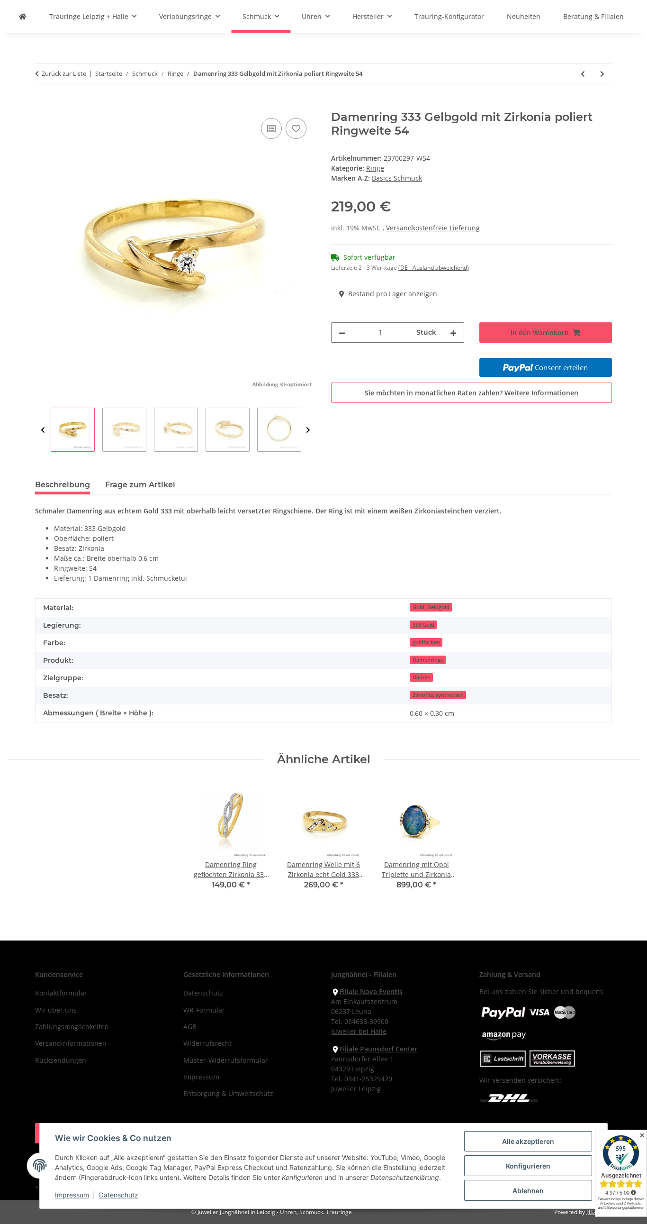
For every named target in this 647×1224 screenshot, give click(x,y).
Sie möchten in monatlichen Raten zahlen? (471, 392)
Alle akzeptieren (528, 1141)
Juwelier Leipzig (356, 1088)
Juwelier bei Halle (358, 1031)
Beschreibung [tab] (62, 484)
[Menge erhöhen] (453, 332)
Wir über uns (56, 1009)
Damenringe (428, 660)
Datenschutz (118, 1195)
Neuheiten (523, 16)
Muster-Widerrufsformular (225, 1060)
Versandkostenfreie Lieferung (433, 227)
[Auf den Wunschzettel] (296, 128)
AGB (190, 1026)
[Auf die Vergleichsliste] (271, 128)
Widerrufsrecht (207, 1043)
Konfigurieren (528, 1166)
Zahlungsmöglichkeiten (72, 1026)
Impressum (72, 1195)
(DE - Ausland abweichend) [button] (433, 268)
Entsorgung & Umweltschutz (228, 1093)
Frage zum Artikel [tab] (140, 484)
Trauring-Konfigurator (449, 16)
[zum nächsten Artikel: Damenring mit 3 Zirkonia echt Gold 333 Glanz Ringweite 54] (602, 74)
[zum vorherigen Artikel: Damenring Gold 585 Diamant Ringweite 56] (583, 74)
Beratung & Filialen (593, 16)
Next (308, 430)
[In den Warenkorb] (42, 105)
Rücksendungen (60, 1060)
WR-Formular (204, 1009)
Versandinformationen (71, 1043)
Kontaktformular (61, 992)
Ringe (375, 168)
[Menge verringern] (342, 332)
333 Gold (423, 624)
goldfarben (426, 642)
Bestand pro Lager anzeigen (392, 293)
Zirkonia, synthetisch (438, 695)
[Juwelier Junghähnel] (23, 16)
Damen (422, 677)
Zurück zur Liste (64, 73)
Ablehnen (528, 1191)
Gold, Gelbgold (431, 607)
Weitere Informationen (541, 392)
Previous (43, 430)
